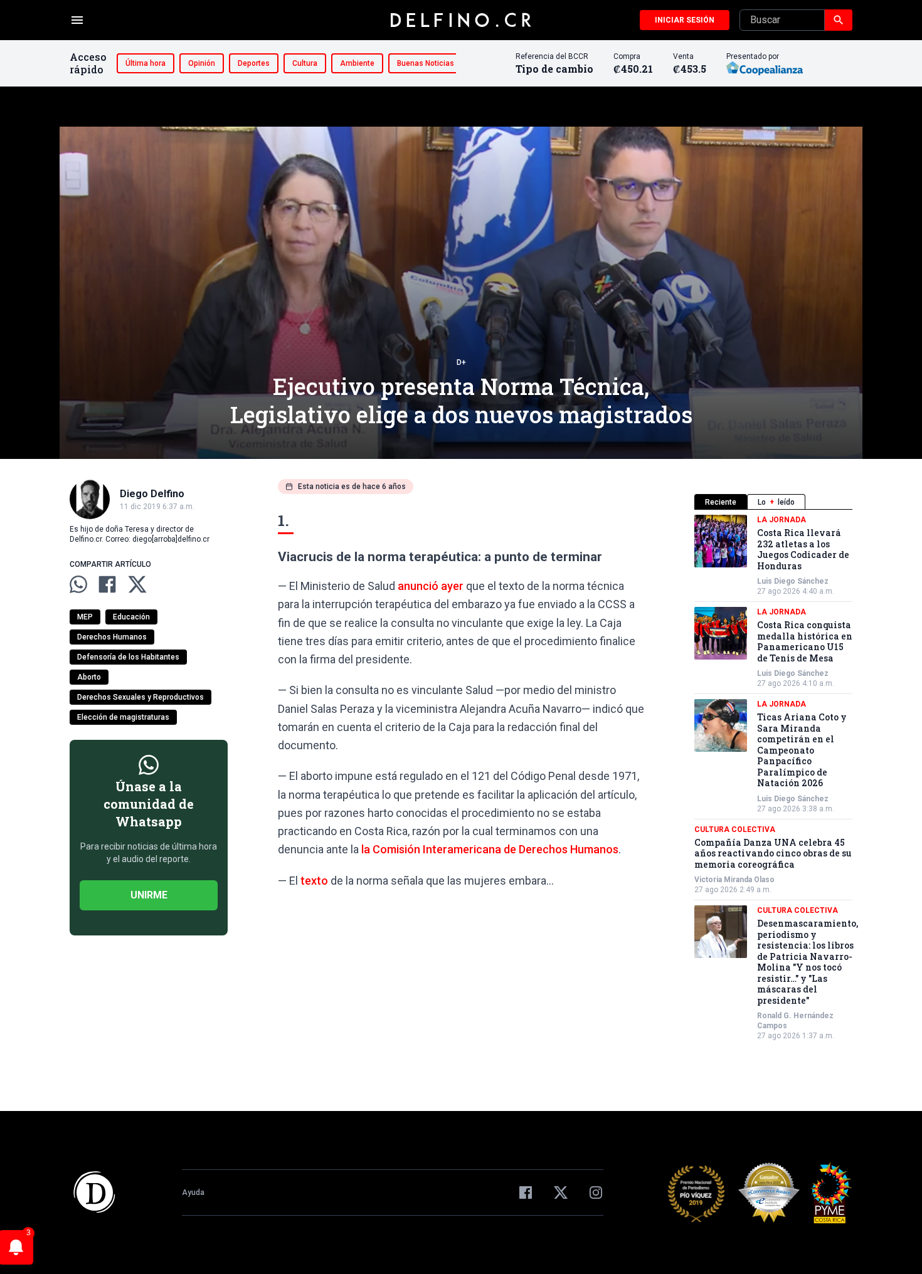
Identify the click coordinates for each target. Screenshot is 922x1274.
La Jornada (781, 519)
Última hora (145, 63)
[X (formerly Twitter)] (560, 1192)
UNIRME (148, 895)
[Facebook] (525, 1192)
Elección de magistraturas (123, 717)
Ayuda (193, 1192)
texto (314, 880)
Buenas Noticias (425, 63)
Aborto (89, 677)
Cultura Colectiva (734, 829)
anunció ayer (431, 585)
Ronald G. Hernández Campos (795, 1020)
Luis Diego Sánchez (793, 581)
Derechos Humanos (112, 637)
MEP (85, 617)
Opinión (201, 63)
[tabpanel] (773, 778)
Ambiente (357, 63)
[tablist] (773, 502)
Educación (131, 617)
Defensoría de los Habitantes (128, 657)
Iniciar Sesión (684, 20)
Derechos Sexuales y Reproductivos (140, 697)
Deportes (254, 63)
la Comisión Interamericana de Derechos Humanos (489, 849)
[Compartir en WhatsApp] (78, 584)
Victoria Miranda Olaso (734, 879)
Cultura (304, 63)
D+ (461, 362)
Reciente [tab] (720, 502)
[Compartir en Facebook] (107, 584)
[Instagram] (595, 1192)
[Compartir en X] (137, 584)
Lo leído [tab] (776, 502)
